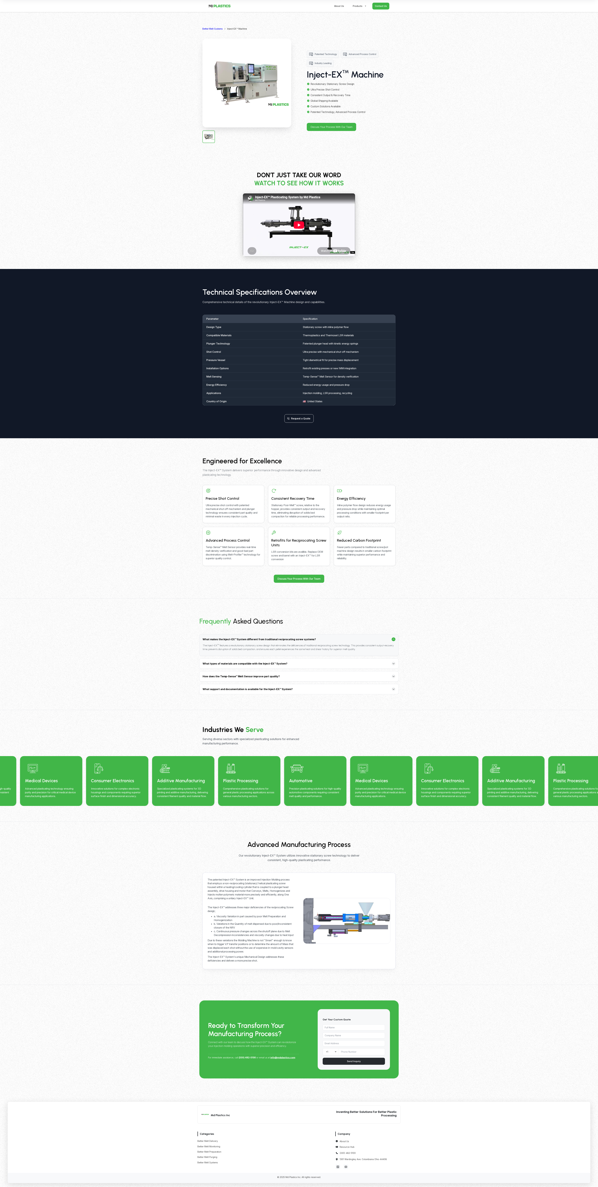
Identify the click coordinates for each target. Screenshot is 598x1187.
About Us (344, 1141)
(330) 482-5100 (348, 1153)
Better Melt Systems (212, 29)
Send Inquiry (354, 1061)
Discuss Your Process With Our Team (331, 126)
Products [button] (357, 6)
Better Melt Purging (207, 1157)
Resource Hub (347, 1147)
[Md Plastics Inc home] (219, 6)
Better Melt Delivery (207, 1141)
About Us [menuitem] (339, 6)
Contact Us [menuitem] (381, 6)
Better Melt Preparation (209, 1151)
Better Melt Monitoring (208, 1146)
